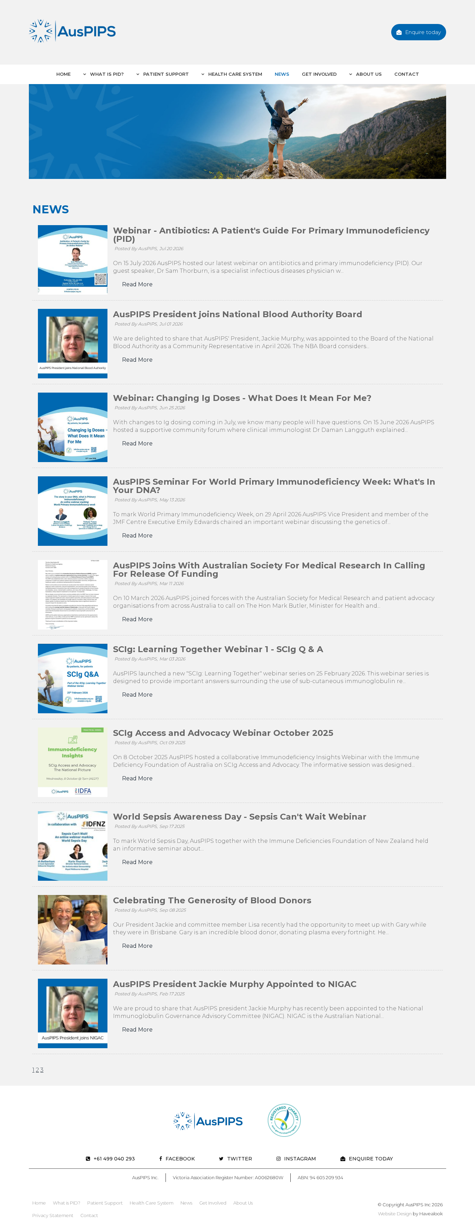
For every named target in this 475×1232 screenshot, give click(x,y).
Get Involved (319, 74)
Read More (137, 284)
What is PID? (106, 74)
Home (63, 74)
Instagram (300, 1159)
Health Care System (234, 74)
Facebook (180, 1159)
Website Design (395, 1213)
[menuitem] (39, 1203)
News (282, 74)
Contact (406, 74)
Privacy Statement (52, 1215)
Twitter (239, 1159)
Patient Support (165, 74)
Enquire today (423, 32)
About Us (368, 74)
